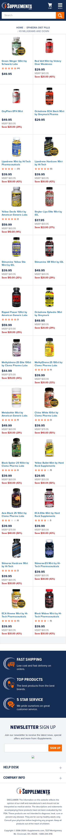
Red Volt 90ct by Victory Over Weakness (48, 63)
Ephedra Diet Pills (38, 27)
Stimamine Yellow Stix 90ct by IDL (14, 263)
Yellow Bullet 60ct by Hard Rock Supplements (49, 464)
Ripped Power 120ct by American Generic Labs (14, 314)
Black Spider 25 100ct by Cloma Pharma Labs (15, 464)
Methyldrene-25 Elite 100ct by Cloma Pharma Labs (16, 364)
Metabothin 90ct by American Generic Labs (14, 414)
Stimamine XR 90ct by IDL (49, 261)
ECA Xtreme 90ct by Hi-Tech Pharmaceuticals (15, 615)
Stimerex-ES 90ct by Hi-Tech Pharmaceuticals (47, 565)
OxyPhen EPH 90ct (12, 111)
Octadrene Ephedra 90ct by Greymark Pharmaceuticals (48, 315)
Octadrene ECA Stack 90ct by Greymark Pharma (49, 113)
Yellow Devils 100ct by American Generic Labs (14, 213)
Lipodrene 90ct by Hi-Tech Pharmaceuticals (16, 163)
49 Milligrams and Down (34, 31)
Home (19, 27)
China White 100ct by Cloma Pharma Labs (46, 414)
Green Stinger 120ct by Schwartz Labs (14, 63)
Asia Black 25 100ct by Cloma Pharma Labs (14, 515)
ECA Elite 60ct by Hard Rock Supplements (47, 515)
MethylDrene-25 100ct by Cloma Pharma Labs (48, 364)
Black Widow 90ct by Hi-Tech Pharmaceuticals (48, 615)
